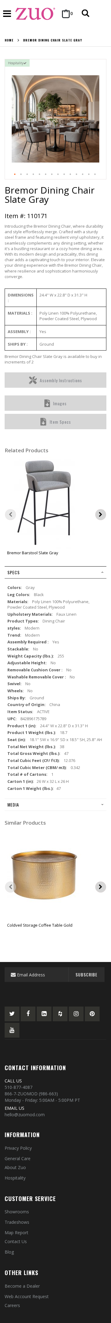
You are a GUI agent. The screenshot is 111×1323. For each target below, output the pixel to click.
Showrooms (17, 1212)
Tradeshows (17, 1222)
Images (60, 403)
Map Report (16, 1232)
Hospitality (15, 1178)
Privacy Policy (18, 1148)
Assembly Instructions (61, 380)
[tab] (55, 572)
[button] (15, 174)
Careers (12, 1305)
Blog (9, 1252)
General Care (18, 1158)
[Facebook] (28, 1014)
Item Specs (60, 421)
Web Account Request (27, 1296)
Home (9, 40)
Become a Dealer (22, 1286)
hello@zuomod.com (25, 1114)
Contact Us (16, 1241)
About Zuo (15, 1167)
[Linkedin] (44, 1014)
